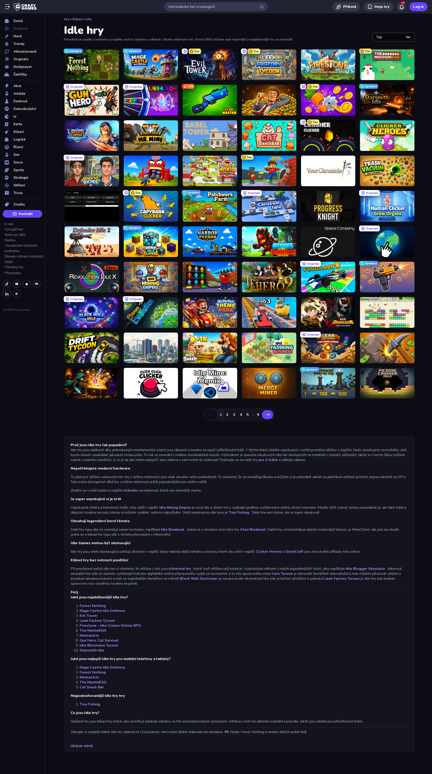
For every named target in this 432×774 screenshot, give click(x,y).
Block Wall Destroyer (199, 578)
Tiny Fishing (239, 512)
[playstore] (17, 294)
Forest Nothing (93, 605)
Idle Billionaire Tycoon (99, 645)
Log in (418, 6)
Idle (89, 19)
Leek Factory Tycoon (342, 578)
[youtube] (17, 284)
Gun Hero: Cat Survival (99, 640)
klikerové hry (180, 568)
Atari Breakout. (253, 529)
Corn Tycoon (282, 573)
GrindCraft (295, 551)
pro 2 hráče (268, 459)
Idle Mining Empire (175, 507)
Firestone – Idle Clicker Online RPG (110, 625)
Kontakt (26, 213)
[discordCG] (36, 284)
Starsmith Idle (92, 650)
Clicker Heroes (269, 551)
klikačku (131, 490)
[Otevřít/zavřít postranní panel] (7, 6)
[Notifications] (401, 6)
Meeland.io (89, 635)
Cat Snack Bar (92, 687)
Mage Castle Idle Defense (102, 610)
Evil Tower (89, 615)
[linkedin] (7, 294)
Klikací (77, 19)
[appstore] (26, 284)
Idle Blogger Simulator (365, 568)
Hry (66, 19)
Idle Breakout (172, 529)
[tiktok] (7, 284)
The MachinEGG (93, 630)
